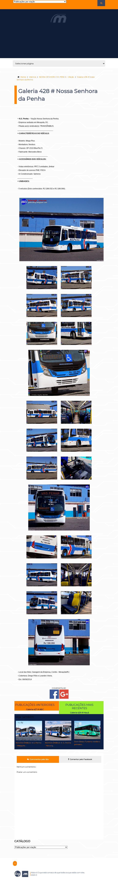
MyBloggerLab (64, 883)
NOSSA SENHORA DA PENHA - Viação (56, 77)
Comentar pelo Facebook (81, 759)
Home (23, 77)
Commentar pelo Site (39, 759)
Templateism (52, 883)
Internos (32, 77)
